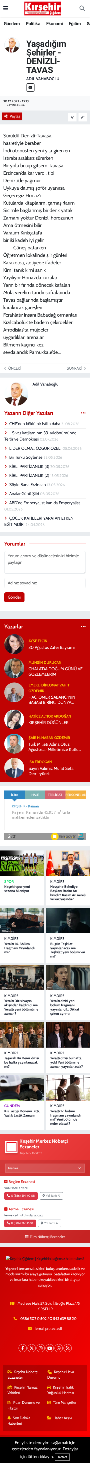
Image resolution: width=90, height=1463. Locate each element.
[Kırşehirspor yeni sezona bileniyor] (22, 863)
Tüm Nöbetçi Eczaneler (47, 1237)
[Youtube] (50, 1348)
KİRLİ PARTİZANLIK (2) (29, 475)
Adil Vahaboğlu (42, 78)
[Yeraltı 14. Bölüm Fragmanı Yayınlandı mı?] (22, 920)
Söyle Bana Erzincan (28, 484)
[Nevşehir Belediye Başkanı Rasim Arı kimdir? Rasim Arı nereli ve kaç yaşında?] (68, 863)
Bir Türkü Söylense (26, 457)
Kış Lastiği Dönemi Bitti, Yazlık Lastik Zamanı (22, 1113)
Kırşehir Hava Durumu (60, 1375)
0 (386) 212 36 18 (22, 1223)
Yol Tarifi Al (53, 1195)
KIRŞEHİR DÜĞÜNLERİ (49, 722)
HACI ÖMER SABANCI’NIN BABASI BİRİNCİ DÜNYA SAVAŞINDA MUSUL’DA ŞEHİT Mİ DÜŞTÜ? (55, 700)
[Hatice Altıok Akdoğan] (14, 719)
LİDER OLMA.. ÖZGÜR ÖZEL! (35, 448)
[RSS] (68, 1348)
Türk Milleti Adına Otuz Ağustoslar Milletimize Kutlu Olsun (53, 747)
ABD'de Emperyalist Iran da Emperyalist (44, 502)
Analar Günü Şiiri (24, 493)
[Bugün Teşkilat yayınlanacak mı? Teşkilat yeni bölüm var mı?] (68, 920)
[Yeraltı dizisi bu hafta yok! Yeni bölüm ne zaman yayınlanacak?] (68, 1035)
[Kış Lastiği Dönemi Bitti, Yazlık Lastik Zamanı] (22, 1088)
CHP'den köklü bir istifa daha (35, 423)
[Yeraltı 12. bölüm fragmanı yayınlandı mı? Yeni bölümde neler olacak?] (68, 1088)
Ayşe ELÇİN (38, 641)
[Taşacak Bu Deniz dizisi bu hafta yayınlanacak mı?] (22, 1035)
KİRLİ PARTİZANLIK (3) (29, 466)
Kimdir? (57, 881)
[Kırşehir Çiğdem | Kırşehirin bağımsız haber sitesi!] (43, 7)
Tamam (62, 1457)
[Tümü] (83, 626)
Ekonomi (54, 23)
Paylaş (15, 116)
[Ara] (82, 8)
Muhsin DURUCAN (45, 662)
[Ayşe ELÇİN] (14, 643)
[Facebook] (22, 1348)
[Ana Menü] (5, 8)
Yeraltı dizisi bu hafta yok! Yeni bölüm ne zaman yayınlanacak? (66, 1062)
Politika (33, 23)
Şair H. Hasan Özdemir (49, 737)
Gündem (12, 23)
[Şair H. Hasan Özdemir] (14, 743)
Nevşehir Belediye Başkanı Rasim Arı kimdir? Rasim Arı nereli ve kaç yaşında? (68, 892)
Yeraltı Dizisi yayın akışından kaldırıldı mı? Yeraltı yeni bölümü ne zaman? (21, 1007)
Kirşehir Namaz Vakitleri (23, 1390)
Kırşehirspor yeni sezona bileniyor (17, 888)
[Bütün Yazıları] (83, 412)
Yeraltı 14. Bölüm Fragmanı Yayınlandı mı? (19, 948)
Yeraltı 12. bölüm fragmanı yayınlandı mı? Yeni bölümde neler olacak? (65, 1117)
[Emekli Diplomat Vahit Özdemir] (14, 691)
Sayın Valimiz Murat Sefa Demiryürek (51, 771)
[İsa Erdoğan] (14, 767)
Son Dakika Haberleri (19, 1421)
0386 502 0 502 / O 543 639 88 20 (48, 1318)
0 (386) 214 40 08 (23, 1195)
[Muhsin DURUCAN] (14, 667)
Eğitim (75, 23)
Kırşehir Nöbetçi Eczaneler (23, 1375)
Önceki (14, 368)
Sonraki (74, 368)
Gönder (14, 597)
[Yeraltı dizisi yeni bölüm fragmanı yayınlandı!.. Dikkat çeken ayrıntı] (68, 977)
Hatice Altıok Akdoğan (49, 716)
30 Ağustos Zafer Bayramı (51, 647)
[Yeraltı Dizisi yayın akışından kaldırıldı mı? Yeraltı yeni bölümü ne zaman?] (22, 977)
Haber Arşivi (63, 1418)
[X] (32, 1348)
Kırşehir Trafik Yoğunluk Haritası (60, 1390)
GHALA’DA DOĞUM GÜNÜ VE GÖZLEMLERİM (55, 671)
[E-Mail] (30, 87)
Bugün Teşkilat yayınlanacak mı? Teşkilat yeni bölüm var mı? (67, 950)
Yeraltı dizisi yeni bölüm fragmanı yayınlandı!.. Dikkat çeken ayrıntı (64, 1007)
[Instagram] (40, 1348)
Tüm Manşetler (64, 1402)
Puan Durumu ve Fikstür (24, 1405)
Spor (9, 881)
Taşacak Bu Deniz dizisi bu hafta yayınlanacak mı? (21, 1062)
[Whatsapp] (58, 1348)
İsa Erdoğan (40, 762)
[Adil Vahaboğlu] (12, 44)
